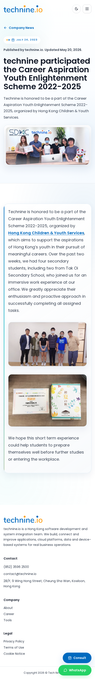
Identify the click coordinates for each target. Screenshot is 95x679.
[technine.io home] (23, 8)
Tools (8, 620)
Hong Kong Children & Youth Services (46, 233)
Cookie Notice (14, 653)
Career (9, 614)
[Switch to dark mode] (76, 8)
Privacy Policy (14, 641)
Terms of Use (14, 647)
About (8, 608)
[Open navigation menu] (87, 8)
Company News (21, 28)
